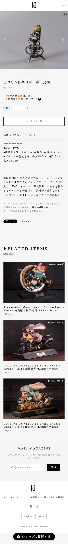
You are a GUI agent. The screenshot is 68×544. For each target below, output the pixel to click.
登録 (53, 467)
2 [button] (23, 72)
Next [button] (62, 40)
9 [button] (40, 72)
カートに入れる (34, 121)
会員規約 (60, 497)
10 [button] (42, 72)
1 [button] (21, 72)
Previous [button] (5, 40)
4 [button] (28, 72)
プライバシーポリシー (14, 497)
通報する (25, 221)
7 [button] (35, 72)
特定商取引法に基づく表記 (42, 497)
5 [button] (30, 72)
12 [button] (47, 72)
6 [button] (33, 72)
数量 (6, 108)
